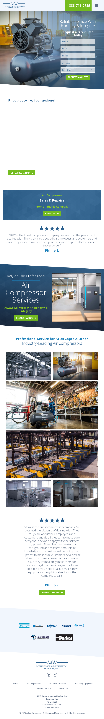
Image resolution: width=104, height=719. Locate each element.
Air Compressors (34, 683)
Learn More (52, 213)
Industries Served (43, 688)
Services (15, 683)
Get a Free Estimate (22, 172)
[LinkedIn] (49, 675)
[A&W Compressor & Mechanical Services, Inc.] (14, 5)
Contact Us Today (52, 592)
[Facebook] (55, 675)
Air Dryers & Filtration (57, 683)
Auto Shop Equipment (83, 683)
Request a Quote (78, 77)
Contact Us (63, 688)
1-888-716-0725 (78, 5)
